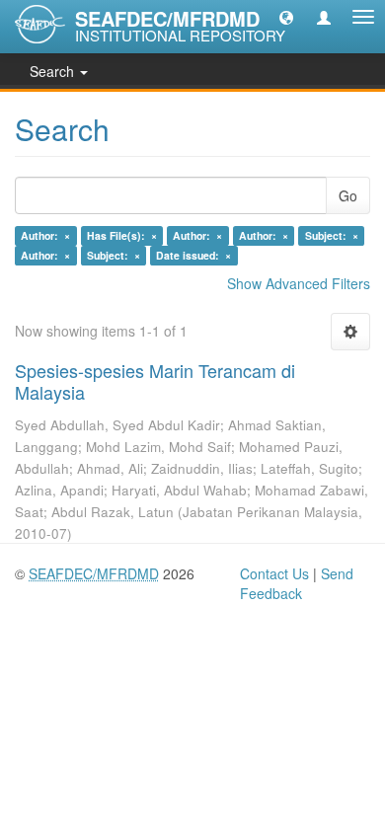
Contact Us (274, 573)
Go (348, 195)
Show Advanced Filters (298, 283)
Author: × (45, 235)
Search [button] (54, 71)
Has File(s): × (122, 235)
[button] (286, 17)
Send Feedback (296, 583)
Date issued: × (193, 255)
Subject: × (331, 235)
